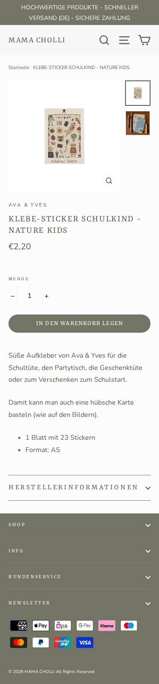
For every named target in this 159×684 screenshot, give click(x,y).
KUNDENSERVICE (35, 577)
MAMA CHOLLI (37, 40)
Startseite (18, 67)
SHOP (16, 525)
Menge (18, 278)
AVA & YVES (27, 204)
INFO (16, 551)
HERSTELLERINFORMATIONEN (73, 487)
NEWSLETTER (29, 603)
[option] (64, 136)
